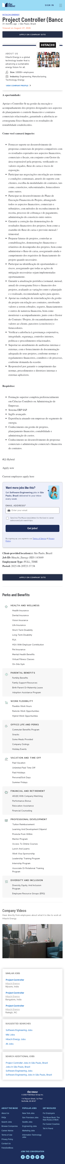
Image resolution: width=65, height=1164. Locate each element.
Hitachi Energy (11, 14)
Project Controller (15, 979)
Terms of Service (39, 538)
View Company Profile (17, 85)
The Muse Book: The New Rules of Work (51, 1118)
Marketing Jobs (28, 1130)
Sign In (49, 5)
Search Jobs (7, 1121)
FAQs (4, 1117)
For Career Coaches (51, 1124)
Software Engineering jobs (19, 1030)
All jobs (9, 1043)
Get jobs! (32, 528)
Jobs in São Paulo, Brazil (18, 1066)
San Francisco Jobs (30, 1117)
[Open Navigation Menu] (60, 5)
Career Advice (7, 1130)
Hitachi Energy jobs (16, 1039)
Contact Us (6, 1143)
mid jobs (10, 1034)
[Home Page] (10, 5)
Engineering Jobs (29, 1126)
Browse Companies (10, 1126)
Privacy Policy (7, 1139)
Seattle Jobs (27, 1121)
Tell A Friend (48, 1128)
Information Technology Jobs (31, 1135)
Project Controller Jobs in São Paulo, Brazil (27, 1062)
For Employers (49, 1113)
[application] (32, 941)
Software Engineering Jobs (19, 1070)
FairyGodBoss (7, 1147)
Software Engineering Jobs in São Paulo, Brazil (29, 1074)
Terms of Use (7, 1134)
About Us (5, 1113)
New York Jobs (28, 1113)
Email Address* (16, 505)
